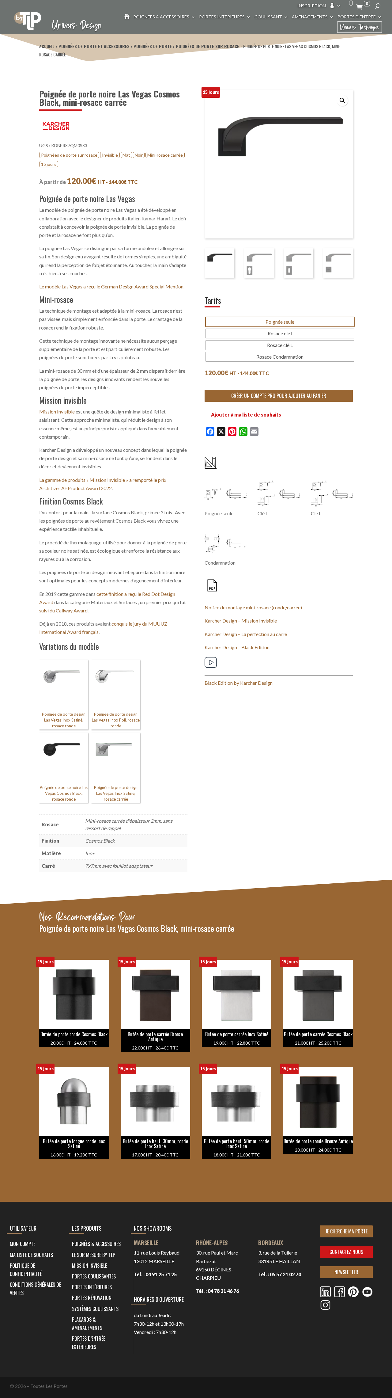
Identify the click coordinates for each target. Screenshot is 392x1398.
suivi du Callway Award (63, 610)
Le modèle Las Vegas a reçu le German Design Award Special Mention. (111, 286)
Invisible (110, 155)
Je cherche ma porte (346, 1231)
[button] (342, 100)
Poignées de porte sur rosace (207, 46)
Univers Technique (359, 27)
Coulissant (268, 17)
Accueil (47, 46)
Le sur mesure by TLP (93, 1255)
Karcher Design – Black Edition (237, 647)
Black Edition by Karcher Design (239, 683)
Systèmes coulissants (95, 1308)
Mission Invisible (57, 411)
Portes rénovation (91, 1297)
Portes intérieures (222, 17)
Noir (139, 155)
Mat (126, 155)
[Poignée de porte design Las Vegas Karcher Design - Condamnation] (226, 543)
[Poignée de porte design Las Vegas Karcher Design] (226, 494)
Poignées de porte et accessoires (94, 46)
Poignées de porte (153, 46)
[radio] (280, 321)
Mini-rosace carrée (165, 155)
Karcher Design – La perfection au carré (246, 634)
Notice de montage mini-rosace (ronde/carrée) (253, 607)
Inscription (311, 6)
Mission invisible (89, 1265)
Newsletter (346, 1272)
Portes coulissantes (94, 1276)
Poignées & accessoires (161, 17)
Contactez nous (346, 1251)
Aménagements (310, 17)
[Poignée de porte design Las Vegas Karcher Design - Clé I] (279, 494)
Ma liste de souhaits (31, 1255)
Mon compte (22, 1244)
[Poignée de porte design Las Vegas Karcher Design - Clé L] (332, 494)
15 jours (48, 164)
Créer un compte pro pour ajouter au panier (278, 395)
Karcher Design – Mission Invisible (241, 620)
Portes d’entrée (356, 17)
